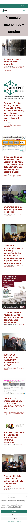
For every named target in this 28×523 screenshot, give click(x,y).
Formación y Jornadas (14, 152)
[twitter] (21, 5)
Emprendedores (17, 52)
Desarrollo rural (10, 52)
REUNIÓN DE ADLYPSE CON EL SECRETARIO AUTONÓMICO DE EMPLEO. (12, 360)
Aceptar (14, 511)
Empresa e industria (17, 97)
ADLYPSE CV (7, 51)
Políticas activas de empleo (14, 347)
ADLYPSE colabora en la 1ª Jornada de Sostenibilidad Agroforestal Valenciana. (14, 437)
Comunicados (18, 468)
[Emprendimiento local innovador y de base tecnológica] (14, 194)
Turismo (12, 266)
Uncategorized (18, 98)
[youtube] (23, 5)
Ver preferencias (14, 518)
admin (6, 66)
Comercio (21, 51)
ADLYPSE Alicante (9, 49)
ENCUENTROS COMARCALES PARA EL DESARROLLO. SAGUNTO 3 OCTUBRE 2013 (14, 403)
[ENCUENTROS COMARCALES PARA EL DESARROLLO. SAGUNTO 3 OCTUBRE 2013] (14, 386)
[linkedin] (25, 5)
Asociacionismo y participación (16, 95)
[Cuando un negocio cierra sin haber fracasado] (14, 47)
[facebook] (19, 5)
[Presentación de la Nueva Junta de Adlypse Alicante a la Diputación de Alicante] (14, 463)
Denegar (14, 514)
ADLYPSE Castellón (18, 49)
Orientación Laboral (10, 98)
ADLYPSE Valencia (14, 51)
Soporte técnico (16, 176)
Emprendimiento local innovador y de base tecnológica (14, 209)
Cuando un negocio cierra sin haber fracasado (12, 62)
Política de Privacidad (12, 521)
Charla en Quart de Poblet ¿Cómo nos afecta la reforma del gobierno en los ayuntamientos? (13, 317)
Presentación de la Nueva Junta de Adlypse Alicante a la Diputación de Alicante (13, 481)
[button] (26, 496)
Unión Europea (16, 445)
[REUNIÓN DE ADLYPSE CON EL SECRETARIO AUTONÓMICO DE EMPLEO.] (14, 342)
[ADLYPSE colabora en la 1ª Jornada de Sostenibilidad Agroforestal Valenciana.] (14, 426)
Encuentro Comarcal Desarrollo (14, 175)
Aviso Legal (19, 521)
